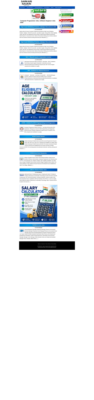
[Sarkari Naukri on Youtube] (66, 20)
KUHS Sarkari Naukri (38, 136)
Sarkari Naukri (26, 2)
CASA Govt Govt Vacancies (38, 153)
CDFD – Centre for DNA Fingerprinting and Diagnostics (38, 123)
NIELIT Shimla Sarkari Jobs (38, 169)
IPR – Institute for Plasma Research (38, 70)
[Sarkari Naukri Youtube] (38, 16)
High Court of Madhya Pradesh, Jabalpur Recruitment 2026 (38, 27)
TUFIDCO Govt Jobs (38, 225)
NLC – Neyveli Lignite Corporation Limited (38, 57)
